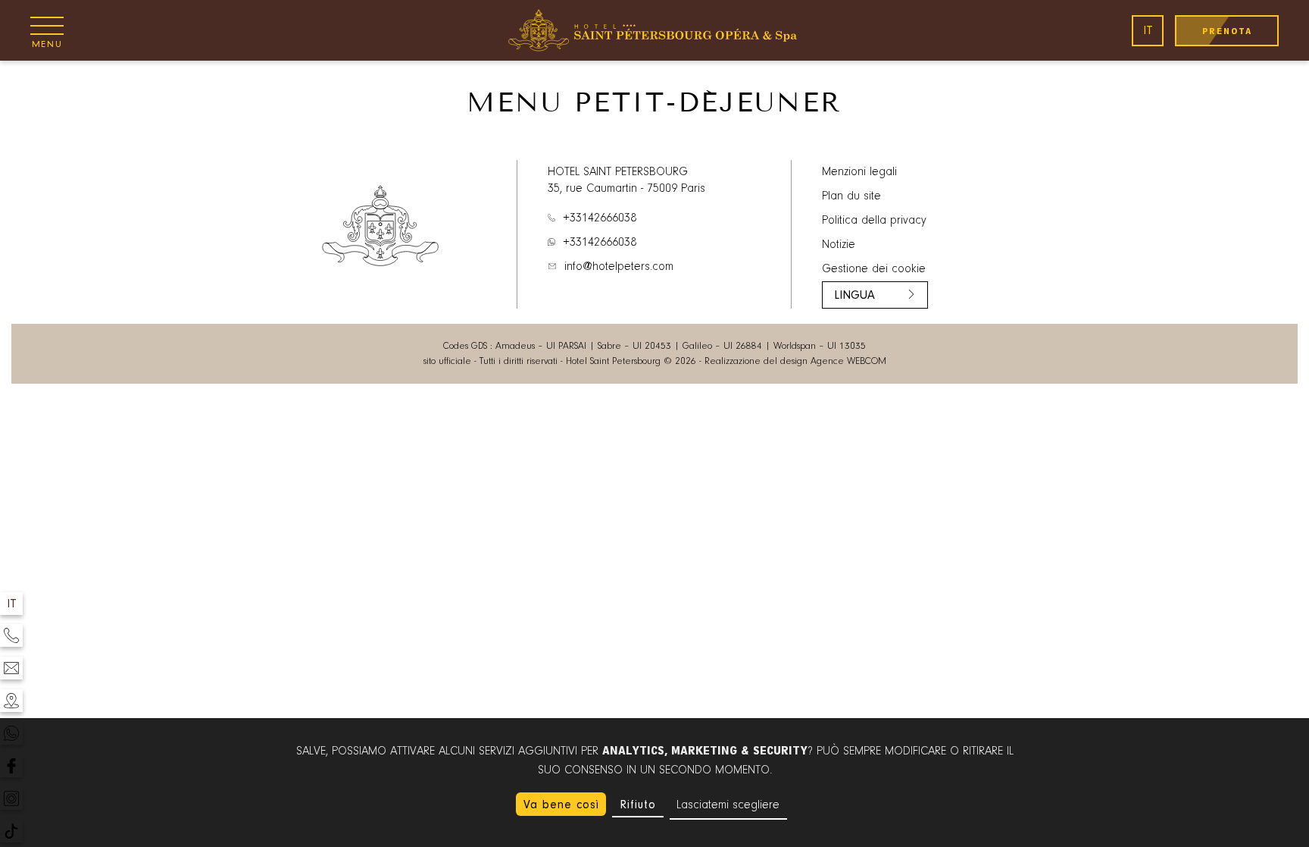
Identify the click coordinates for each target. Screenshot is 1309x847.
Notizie (838, 245)
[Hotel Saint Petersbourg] (654, 30)
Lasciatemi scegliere (727, 805)
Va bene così (561, 804)
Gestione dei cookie (874, 269)
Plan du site (851, 196)
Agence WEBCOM (848, 361)
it (1148, 30)
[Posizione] (11, 700)
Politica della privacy (874, 221)
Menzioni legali (859, 172)
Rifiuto (638, 804)
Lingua (854, 295)
